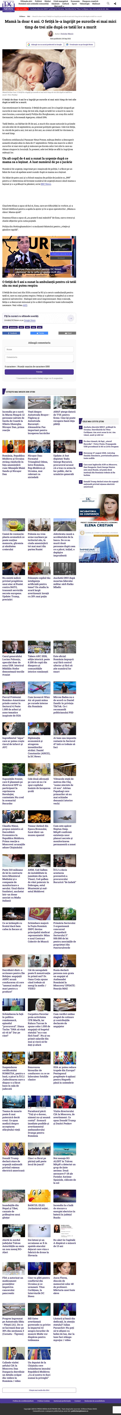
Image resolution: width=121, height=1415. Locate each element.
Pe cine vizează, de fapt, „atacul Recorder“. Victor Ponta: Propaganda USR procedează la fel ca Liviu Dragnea (101, 444)
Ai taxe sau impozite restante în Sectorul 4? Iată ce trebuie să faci (64, 742)
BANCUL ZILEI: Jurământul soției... (38, 1207)
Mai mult (59, 6)
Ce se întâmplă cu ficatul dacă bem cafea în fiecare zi (12, 926)
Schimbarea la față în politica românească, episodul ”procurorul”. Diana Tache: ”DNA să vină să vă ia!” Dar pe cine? (13, 1024)
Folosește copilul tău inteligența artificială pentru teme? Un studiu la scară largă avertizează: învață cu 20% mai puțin (39, 587)
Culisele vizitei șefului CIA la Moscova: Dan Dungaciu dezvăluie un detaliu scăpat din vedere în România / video (13, 1371)
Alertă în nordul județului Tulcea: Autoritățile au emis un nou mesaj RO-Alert (13, 1246)
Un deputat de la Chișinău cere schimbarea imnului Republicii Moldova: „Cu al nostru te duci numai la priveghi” (39, 1370)
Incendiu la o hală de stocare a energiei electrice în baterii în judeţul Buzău (64, 1211)
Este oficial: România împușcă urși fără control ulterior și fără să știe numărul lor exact (63, 664)
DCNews (8, 6)
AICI (25, 305)
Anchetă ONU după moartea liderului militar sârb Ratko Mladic (64, 582)
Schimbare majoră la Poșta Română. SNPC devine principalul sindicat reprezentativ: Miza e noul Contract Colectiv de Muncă (39, 932)
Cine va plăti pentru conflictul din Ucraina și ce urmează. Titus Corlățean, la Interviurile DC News (39, 1287)
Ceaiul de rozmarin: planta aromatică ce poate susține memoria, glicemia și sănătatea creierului (13, 541)
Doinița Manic (67, 33)
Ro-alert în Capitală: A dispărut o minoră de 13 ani (64, 1243)
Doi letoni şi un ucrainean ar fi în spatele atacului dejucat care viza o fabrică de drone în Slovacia (38, 1247)
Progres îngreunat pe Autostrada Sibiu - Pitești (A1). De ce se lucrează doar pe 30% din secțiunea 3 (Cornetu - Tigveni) (13, 1326)
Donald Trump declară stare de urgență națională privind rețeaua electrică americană (13, 1164)
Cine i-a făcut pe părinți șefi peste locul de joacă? (37, 1161)
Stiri (28, 16)
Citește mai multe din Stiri (39, 1390)
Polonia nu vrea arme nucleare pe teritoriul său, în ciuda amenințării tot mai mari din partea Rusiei (38, 541)
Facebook (13, 333)
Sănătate (55, 3)
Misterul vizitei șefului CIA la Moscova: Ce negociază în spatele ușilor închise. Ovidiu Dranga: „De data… (69, 9)
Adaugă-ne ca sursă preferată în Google (46, 44)
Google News (29, 320)
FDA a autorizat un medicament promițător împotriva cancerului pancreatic (12, 1285)
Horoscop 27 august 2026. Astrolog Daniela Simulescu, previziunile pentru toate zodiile (101, 455)
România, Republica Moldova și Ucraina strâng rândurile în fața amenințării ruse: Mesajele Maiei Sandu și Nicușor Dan (13, 465)
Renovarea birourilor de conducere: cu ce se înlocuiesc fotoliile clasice (38, 1073)
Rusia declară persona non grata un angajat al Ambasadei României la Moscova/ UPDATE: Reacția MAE (64, 979)
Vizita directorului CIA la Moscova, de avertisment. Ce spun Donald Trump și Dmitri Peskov (64, 1117)
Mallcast (96, 3)
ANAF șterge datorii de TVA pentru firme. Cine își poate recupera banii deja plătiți (64, 417)
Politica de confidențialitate (23, 1401)
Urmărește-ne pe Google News (81, 44)
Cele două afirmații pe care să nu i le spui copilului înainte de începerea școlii (39, 785)
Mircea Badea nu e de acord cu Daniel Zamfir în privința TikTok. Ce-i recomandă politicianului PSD (63, 704)
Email (69, 333)
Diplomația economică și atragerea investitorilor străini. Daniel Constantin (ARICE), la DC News (39, 747)
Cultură (65, 3)
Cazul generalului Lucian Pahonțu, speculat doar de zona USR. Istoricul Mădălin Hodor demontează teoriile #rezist (13, 665)
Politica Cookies (43, 1401)
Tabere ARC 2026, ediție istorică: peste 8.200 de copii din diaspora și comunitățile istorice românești (39, 664)
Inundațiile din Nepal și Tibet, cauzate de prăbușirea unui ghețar (11, 1211)
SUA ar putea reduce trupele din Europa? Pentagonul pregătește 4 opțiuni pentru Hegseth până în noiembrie (64, 1075)
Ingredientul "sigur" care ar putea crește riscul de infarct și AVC (13, 742)
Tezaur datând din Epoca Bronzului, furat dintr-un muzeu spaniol (38, 830)
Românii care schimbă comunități (34, 3)
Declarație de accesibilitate (94, 1401)
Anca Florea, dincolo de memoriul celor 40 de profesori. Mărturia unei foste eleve (64, 1285)
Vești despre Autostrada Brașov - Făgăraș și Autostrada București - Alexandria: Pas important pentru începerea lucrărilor (39, 422)
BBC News (46, 184)
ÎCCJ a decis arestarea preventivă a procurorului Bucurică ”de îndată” (64, 876)
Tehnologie (84, 3)
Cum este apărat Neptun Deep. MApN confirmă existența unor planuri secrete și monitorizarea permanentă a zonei (64, 835)
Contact (78, 1401)
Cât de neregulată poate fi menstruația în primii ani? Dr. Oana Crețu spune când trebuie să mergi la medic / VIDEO (39, 979)
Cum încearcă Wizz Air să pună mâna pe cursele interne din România (39, 701)
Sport (74, 3)
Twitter (41, 333)
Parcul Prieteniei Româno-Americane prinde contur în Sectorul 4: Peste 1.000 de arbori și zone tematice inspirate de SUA (13, 706)
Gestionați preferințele (62, 1401)
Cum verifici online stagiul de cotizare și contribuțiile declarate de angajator (64, 1020)
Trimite (39, 372)
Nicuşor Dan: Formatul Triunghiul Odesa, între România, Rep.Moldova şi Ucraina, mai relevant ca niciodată (38, 466)
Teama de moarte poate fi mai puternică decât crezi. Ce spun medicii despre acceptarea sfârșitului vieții (12, 1120)
